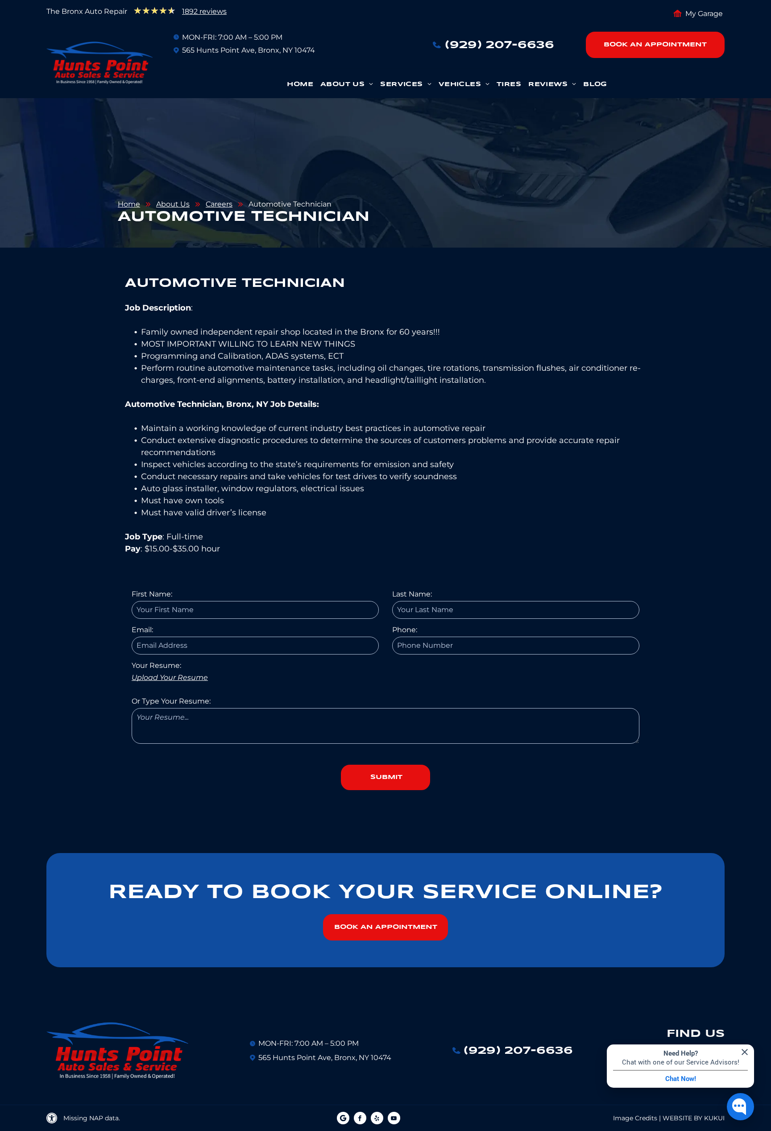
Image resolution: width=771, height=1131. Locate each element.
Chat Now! (680, 1079)
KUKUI (714, 1118)
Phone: (404, 630)
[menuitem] (300, 87)
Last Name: (412, 594)
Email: (142, 630)
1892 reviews (204, 11)
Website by (682, 1118)
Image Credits (635, 1118)
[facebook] (360, 1119)
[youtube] (394, 1119)
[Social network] (343, 1119)
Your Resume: (156, 665)
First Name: (152, 594)
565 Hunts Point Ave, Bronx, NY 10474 (248, 50)
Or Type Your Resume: (171, 701)
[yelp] (377, 1119)
